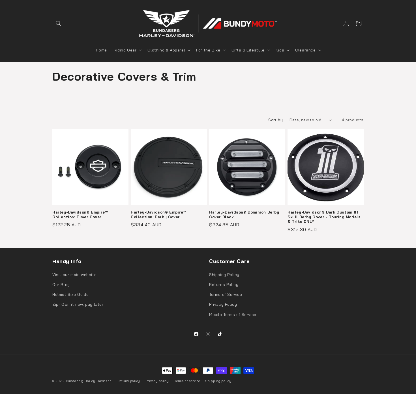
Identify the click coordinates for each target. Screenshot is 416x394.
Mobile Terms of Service (232, 314)
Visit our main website (74, 274)
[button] (58, 23)
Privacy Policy (223, 304)
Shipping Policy (224, 274)
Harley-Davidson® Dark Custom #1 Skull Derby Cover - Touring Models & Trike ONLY (324, 217)
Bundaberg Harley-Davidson (89, 381)
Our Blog (61, 284)
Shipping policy (218, 381)
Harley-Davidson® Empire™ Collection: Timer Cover (80, 214)
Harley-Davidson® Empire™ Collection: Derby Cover (158, 214)
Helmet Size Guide (70, 294)
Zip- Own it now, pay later (78, 304)
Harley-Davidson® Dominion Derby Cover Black (244, 214)
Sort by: (276, 119)
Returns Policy (223, 284)
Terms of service (187, 381)
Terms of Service (225, 294)
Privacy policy (157, 381)
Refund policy (128, 381)
